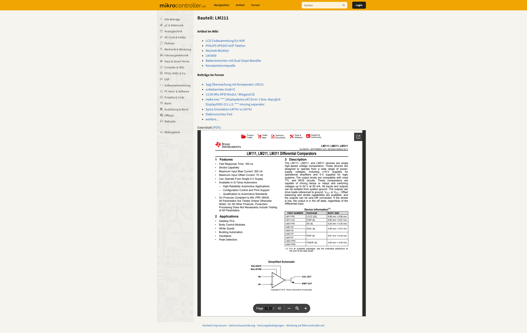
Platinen (169, 43)
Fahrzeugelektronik (176, 55)
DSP (166, 79)
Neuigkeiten (221, 5)
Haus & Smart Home (176, 61)
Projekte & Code (174, 97)
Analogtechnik (173, 31)
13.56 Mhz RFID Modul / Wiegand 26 (230, 94)
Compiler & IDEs (174, 67)
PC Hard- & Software (176, 91)
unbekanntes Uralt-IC (220, 89)
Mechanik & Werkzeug (177, 49)
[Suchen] (344, 5)
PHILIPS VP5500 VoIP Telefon (225, 45)
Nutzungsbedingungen (271, 325)
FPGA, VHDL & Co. (175, 73)
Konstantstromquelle (220, 65)
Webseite (170, 121)
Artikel (240, 5)
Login (359, 5)
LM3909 (211, 55)
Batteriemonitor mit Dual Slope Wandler (233, 60)
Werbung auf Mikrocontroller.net (305, 325)
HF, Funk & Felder (175, 37)
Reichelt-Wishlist (217, 50)
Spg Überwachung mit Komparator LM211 (235, 84)
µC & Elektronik (173, 25)
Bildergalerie (172, 132)
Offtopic (169, 115)
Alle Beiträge (172, 19)
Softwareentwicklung (177, 85)
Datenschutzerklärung (242, 325)
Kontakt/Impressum (215, 325)
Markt (167, 103)
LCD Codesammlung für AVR (225, 41)
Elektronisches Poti (219, 114)
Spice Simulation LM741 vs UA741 (229, 109)
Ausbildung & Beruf (176, 109)
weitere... (212, 119)
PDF (216, 127)
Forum (255, 5)
